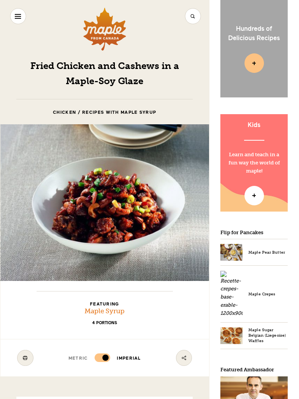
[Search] (193, 16)
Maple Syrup (104, 311)
